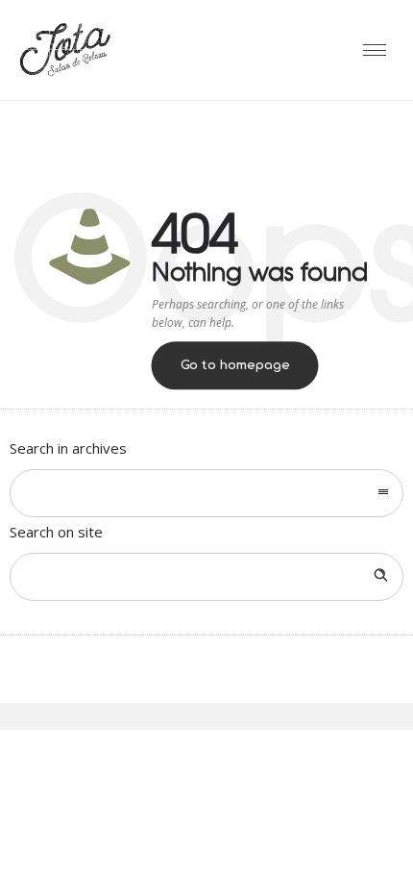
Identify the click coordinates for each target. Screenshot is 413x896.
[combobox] (206, 493)
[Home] (64, 75)
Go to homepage (235, 366)
